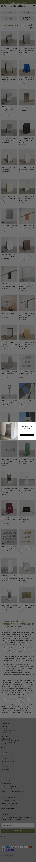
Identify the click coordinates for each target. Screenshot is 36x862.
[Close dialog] (35, 423)
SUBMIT (27, 435)
